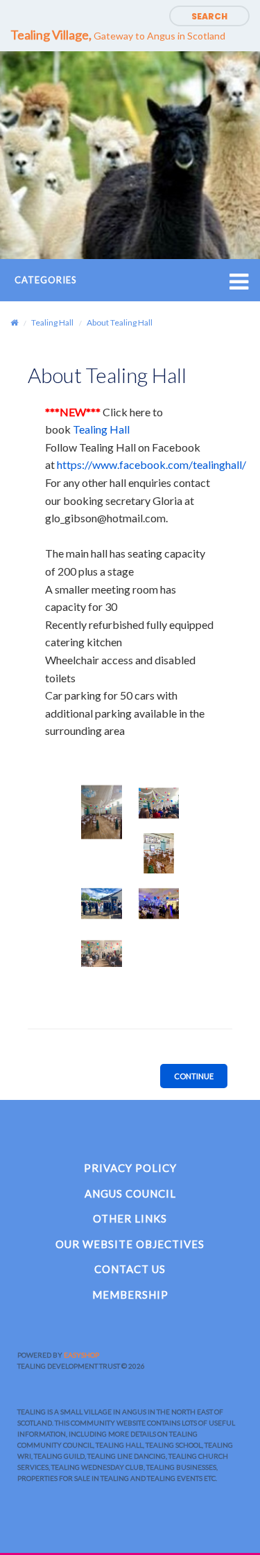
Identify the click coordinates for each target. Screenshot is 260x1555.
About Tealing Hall (120, 322)
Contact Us (130, 1269)
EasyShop (81, 1355)
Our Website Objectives (130, 1244)
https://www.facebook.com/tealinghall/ (151, 464)
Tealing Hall (52, 322)
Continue (194, 1076)
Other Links (130, 1218)
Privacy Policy (130, 1168)
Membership (130, 1294)
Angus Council (130, 1193)
